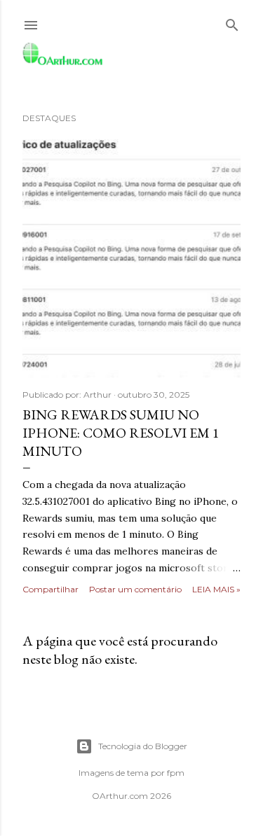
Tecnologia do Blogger (142, 746)
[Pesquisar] (232, 22)
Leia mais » (216, 589)
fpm (175, 772)
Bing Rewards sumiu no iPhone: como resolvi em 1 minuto (121, 432)
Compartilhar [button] (50, 589)
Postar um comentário (135, 589)
